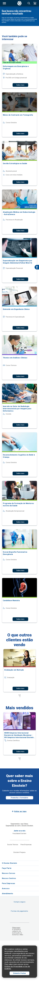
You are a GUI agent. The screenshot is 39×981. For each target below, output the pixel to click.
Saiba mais (20, 85)
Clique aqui (16, 927)
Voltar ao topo (20, 811)
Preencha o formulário (19, 798)
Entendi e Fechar (19, 973)
